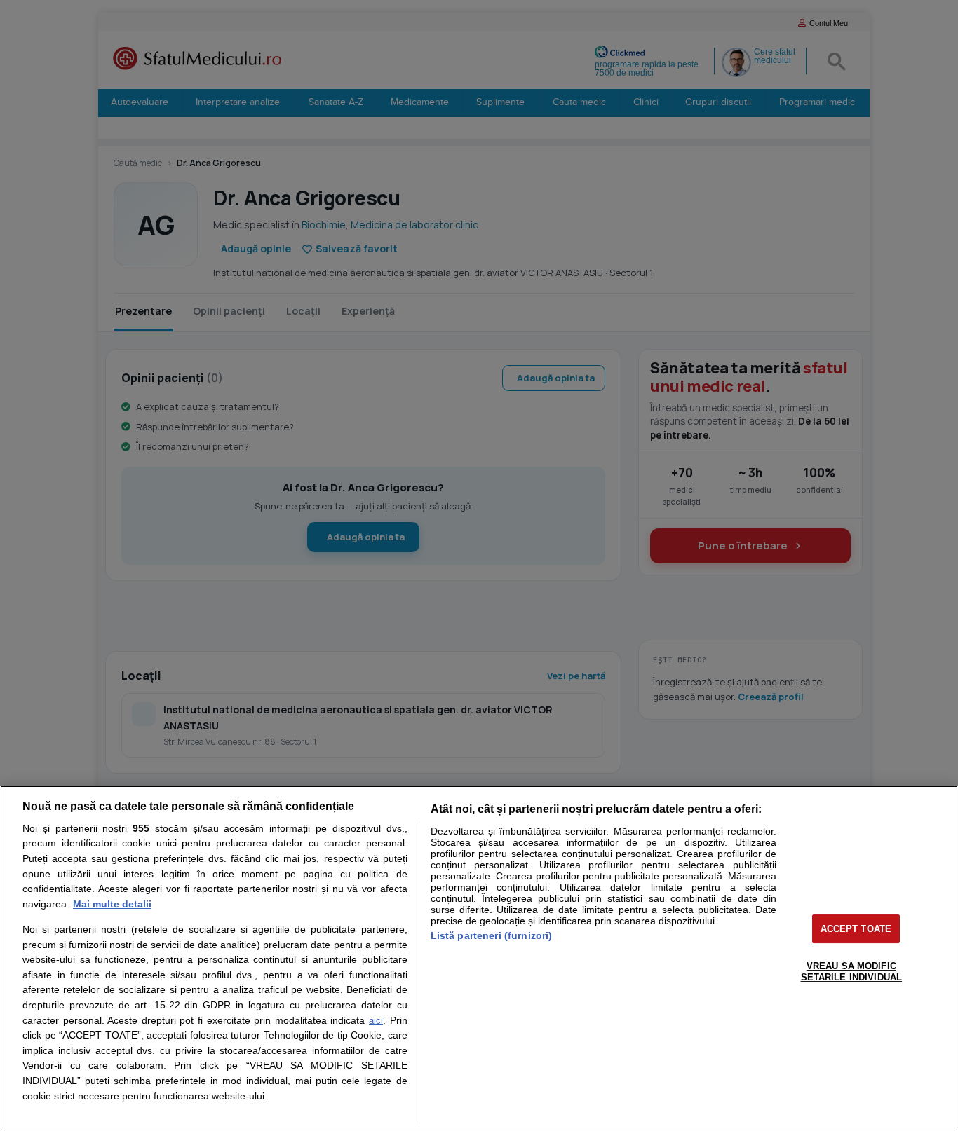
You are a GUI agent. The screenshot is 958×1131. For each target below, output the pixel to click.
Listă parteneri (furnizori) (492, 935)
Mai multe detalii (112, 904)
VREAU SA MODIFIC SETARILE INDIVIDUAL (851, 971)
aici (376, 1020)
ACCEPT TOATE (856, 929)
